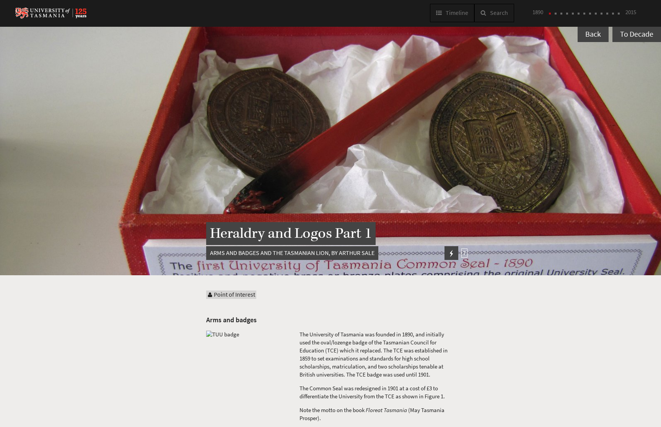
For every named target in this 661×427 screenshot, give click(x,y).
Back (593, 34)
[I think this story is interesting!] (451, 253)
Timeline (457, 13)
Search (499, 13)
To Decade (636, 34)
